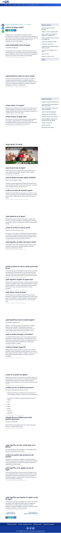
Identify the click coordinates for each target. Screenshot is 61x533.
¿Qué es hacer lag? (46, 125)
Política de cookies (37, 524)
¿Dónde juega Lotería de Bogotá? (49, 114)
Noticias (10, 4)
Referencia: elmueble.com (19, 415)
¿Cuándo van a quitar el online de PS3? (50, 102)
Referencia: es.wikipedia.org (20, 385)
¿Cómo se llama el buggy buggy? (49, 111)
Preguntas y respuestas (48, 524)
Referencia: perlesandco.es (20, 225)
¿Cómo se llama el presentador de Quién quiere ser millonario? (49, 35)
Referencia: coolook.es (19, 175)
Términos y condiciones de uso (25, 524)
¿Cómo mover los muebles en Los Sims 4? (49, 51)
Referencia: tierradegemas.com (20, 125)
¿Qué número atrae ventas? (48, 127)
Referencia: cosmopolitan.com (20, 57)
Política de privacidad (12, 524)
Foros (37, 4)
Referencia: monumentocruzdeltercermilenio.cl (23, 452)
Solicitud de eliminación (10, 57)
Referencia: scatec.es (19, 465)
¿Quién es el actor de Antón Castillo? (50, 31)
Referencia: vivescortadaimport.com (21, 86)
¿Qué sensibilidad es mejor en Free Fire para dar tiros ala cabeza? (49, 119)
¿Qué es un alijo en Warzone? (31, 513)
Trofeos (23, 4)
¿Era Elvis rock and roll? (47, 122)
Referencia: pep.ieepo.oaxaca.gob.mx (21, 199)
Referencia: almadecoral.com (20, 509)
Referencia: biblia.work (19, 188)
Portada (5, 4)
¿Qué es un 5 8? (45, 54)
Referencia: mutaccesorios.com (20, 249)
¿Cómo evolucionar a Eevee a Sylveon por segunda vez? (50, 38)
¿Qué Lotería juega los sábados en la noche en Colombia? (50, 109)
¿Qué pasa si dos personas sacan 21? (50, 116)
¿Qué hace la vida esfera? (47, 44)
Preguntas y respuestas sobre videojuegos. (14, 24)
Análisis (18, 4)
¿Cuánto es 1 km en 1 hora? (48, 56)
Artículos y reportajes (30, 4)
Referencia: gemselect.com (20, 114)
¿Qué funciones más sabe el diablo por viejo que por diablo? (50, 105)
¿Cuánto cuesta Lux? (10, 513)
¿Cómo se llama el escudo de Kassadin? (48, 28)
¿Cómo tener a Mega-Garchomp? (49, 41)
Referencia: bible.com (19, 428)
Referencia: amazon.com (19, 357)
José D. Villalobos (28, 24)
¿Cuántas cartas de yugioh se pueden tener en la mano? (50, 47)
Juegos (14, 4)
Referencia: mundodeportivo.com (21, 480)
